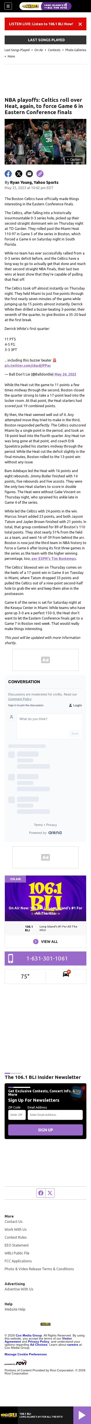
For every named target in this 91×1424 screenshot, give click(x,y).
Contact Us (14, 1221)
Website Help (15, 1309)
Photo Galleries (75, 50)
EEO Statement (17, 1245)
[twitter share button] (18, 173)
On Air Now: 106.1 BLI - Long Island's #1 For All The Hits (45, 910)
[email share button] (29, 173)
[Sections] (8, 6)
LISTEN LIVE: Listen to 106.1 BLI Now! (41, 24)
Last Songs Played (17, 50)
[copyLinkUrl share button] (40, 173)
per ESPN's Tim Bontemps (54, 559)
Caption (74, 159)
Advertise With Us (19, 1289)
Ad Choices (38, 1344)
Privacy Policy (38, 1341)
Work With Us (16, 1229)
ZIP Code (14, 1107)
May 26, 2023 (65, 374)
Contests (54, 50)
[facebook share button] (8, 173)
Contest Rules (16, 1237)
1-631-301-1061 (47, 958)
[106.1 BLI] (45, 6)
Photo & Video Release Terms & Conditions (39, 1269)
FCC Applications (18, 1261)
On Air (38, 50)
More (11, 56)
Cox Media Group (29, 1335)
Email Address (37, 1107)
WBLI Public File (17, 1253)
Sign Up (45, 1130)
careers (72, 1344)
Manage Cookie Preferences (26, 1354)
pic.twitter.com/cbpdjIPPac (28, 365)
